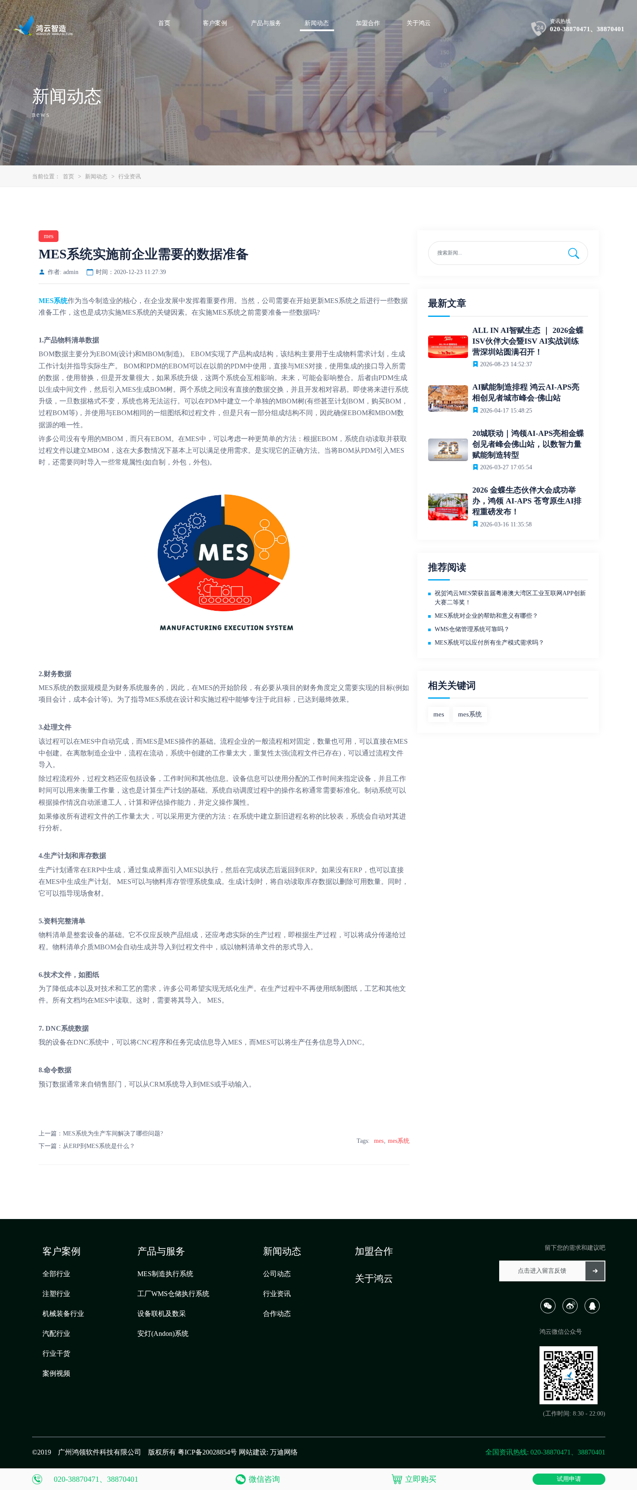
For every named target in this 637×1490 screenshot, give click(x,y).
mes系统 (399, 1141)
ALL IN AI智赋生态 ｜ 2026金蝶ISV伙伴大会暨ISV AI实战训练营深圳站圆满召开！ (528, 341)
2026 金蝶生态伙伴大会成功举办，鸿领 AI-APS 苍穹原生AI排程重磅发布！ (527, 501)
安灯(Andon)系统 (162, 1333)
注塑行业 (56, 1293)
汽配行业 (56, 1333)
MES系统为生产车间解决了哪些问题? (113, 1133)
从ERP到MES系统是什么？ (99, 1146)
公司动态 (277, 1273)
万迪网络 (284, 1452)
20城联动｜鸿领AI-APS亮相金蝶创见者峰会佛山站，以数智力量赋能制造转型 (528, 444)
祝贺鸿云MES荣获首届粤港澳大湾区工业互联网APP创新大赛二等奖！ (510, 598)
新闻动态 (96, 176)
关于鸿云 (374, 1278)
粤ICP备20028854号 (207, 1452)
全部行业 (56, 1273)
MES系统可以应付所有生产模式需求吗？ (489, 642)
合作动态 (277, 1313)
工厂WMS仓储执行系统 (173, 1293)
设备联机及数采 (161, 1313)
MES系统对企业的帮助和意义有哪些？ (486, 616)
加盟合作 (374, 1251)
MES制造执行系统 (165, 1273)
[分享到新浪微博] (572, 1311)
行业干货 (56, 1353)
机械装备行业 (63, 1313)
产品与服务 (161, 1251)
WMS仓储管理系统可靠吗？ (472, 629)
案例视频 (56, 1373)
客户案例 (61, 1251)
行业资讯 (129, 176)
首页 (68, 176)
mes (379, 1141)
